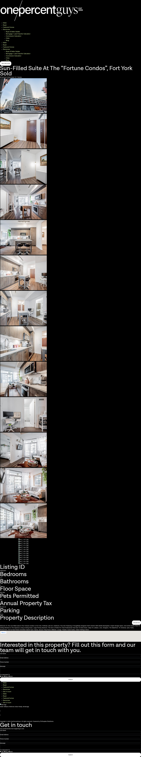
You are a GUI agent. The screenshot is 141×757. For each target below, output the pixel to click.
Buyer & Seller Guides (13, 32)
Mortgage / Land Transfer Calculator (18, 34)
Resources (6, 29)
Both (11, 676)
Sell (2, 676)
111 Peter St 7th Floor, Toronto (10, 709)
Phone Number (4, 662)
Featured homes (8, 687)
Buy (7, 676)
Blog (7, 40)
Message (2, 666)
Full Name (3, 653)
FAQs (7, 38)
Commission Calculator (13, 36)
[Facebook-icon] (0, 719)
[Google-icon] (4, 719)
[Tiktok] (6, 719)
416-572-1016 (4, 717)
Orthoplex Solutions (46, 721)
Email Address (4, 657)
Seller (5, 23)
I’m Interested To (5, 674)
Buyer (5, 25)
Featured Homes (8, 27)
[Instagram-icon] (2, 719)
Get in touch (7, 692)
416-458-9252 (5, 713)
